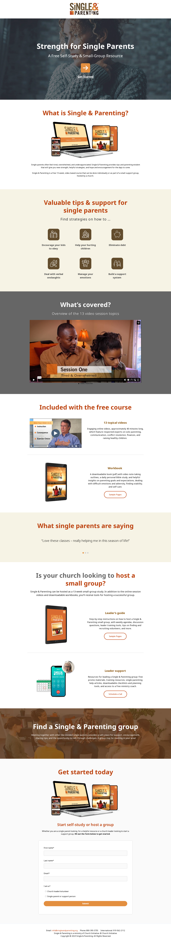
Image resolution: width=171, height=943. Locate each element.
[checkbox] (85, 894)
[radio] (87, 891)
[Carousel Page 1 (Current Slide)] (83, 553)
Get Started (86, 76)
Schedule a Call (115, 694)
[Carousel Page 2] (85, 553)
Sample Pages (115, 494)
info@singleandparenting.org (65, 930)
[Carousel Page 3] (88, 553)
